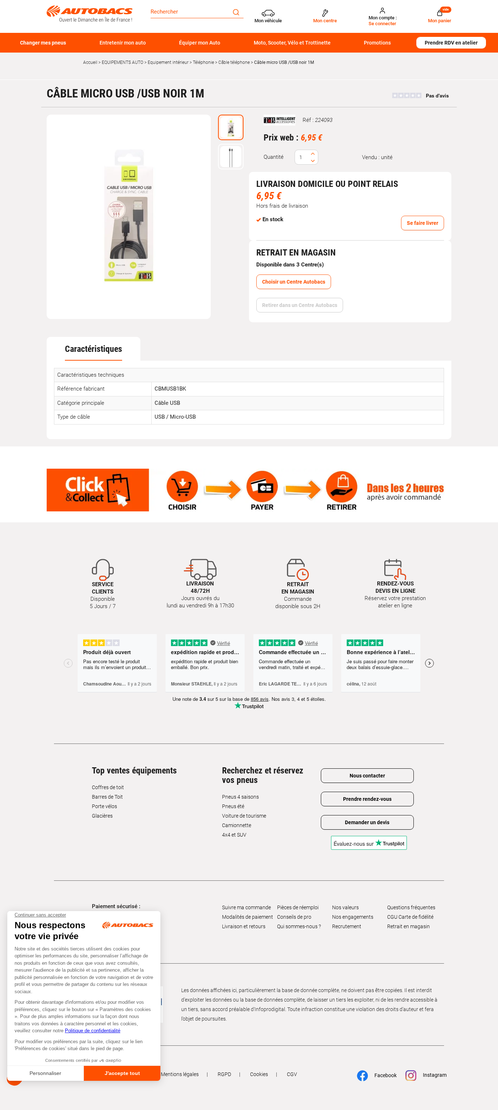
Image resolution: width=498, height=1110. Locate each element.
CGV (292, 1074)
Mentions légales (180, 1074)
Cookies (259, 1074)
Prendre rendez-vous (367, 799)
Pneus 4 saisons (240, 797)
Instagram (431, 1075)
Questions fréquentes (411, 907)
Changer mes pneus (43, 43)
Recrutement (346, 926)
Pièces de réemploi (298, 907)
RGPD (224, 1074)
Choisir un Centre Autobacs (293, 282)
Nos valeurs (345, 907)
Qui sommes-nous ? (299, 926)
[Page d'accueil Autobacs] (89, 13)
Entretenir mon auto (123, 43)
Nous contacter (367, 776)
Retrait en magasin (408, 926)
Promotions (377, 43)
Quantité (274, 157)
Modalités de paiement (247, 917)
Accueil (90, 62)
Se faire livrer (422, 223)
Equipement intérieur (168, 62)
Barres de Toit (107, 797)
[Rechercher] (236, 12)
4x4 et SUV (234, 835)
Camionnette (236, 825)
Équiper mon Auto (199, 43)
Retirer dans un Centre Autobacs (299, 305)
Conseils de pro (294, 917)
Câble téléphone (234, 62)
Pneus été (233, 806)
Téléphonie (203, 62)
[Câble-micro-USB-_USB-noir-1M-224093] (128, 216)
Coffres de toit (108, 787)
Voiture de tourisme (244, 816)
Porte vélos (104, 806)
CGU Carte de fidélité (410, 917)
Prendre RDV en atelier (451, 43)
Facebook (381, 1075)
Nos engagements (352, 917)
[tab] (93, 349)
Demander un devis (367, 822)
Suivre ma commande (246, 907)
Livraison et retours (243, 926)
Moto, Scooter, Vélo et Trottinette (292, 43)
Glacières (102, 816)
